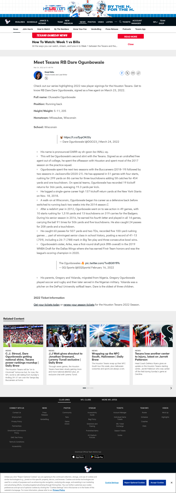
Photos (67, 408)
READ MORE (130, 36)
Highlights (165, 417)
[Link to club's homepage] (7, 21)
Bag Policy (92, 419)
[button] (84, 388)
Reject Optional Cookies (134, 482)
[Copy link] (138, 73)
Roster (144, 412)
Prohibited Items (92, 431)
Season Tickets (120, 431)
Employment (16, 417)
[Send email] (133, 74)
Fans (67, 417)
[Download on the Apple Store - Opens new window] (78, 457)
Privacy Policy (17, 421)
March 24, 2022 (109, 141)
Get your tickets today (47, 304)
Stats (144, 426)
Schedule (144, 417)
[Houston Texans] (88, 469)
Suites (120, 435)
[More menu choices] (116, 22)
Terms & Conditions (16, 442)
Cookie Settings (112, 482)
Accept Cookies (157, 482)
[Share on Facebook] (122, 74)
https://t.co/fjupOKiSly (77, 137)
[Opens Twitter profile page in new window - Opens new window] (46, 78)
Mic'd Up (165, 412)
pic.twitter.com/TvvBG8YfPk (102, 263)
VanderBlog (44, 419)
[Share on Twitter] (127, 74)
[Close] (131, 43)
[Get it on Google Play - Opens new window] (97, 458)
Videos (165, 408)
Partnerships (16, 426)
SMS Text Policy (17, 437)
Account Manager (119, 412)
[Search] (120, 21)
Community (67, 412)
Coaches (144, 421)
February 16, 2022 (102, 267)
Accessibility (16, 446)
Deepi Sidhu (49, 72)
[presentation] (171, 388)
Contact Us (17, 412)
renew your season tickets (79, 304)
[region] (88, 483)
